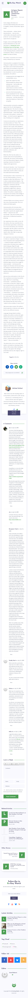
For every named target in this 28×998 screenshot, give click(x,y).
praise (5, 54)
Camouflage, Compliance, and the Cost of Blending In (16, 838)
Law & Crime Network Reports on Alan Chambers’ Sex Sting (17, 813)
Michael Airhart (17, 388)
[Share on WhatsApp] (20, 367)
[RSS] (19, 904)
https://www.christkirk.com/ (15, 519)
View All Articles (14, 412)
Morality (17, 357)
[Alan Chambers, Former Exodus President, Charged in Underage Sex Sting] (5, 831)
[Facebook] (8, 904)
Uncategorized (7, 946)
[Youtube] (12, 904)
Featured (5, 943)
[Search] (24, 3)
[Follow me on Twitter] (11, 409)
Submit (14, 898)
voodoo (11, 751)
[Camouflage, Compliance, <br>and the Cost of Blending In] (5, 839)
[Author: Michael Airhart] (8, 388)
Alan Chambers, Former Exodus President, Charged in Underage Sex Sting (17, 830)
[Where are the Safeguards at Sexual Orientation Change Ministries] (4, 925)
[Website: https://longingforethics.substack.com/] (17, 409)
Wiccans (18, 739)
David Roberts (13, 972)
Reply (11, 506)
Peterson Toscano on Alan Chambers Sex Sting (15, 822)
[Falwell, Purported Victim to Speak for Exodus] (14, 855)
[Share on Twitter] (11, 367)
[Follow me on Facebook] (14, 409)
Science (13, 943)
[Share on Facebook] (7, 367)
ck (9, 427)
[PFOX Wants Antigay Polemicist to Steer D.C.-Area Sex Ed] (14, 866)
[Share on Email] (16, 367)
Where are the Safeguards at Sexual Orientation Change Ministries (16, 924)
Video (15, 946)
